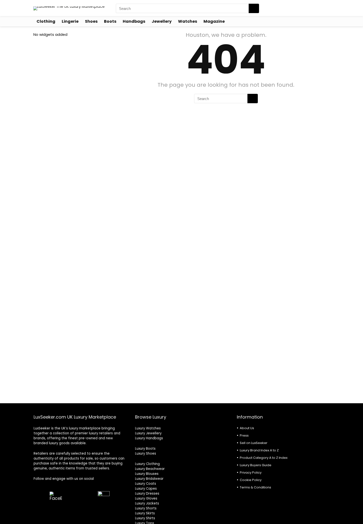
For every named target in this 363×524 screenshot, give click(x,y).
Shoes (91, 21)
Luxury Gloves (146, 498)
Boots (110, 21)
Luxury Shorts (146, 508)
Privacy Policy (251, 472)
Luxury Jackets (147, 503)
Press (244, 435)
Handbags (134, 21)
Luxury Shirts (145, 518)
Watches (187, 21)
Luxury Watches (148, 428)
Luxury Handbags (149, 438)
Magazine (214, 21)
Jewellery (162, 21)
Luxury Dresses (147, 493)
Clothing (46, 21)
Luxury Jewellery (148, 433)
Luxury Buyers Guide (255, 465)
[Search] (254, 8)
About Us (247, 428)
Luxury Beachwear (150, 468)
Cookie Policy (251, 480)
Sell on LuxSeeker (253, 443)
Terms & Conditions (255, 487)
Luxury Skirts (145, 513)
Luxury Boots (145, 448)
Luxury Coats (145, 483)
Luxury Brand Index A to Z (259, 450)
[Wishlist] (324, 8)
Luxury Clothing (147, 464)
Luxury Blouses (147, 473)
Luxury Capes (146, 488)
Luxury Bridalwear (149, 478)
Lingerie (70, 21)
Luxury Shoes (145, 453)
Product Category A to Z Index (263, 457)
